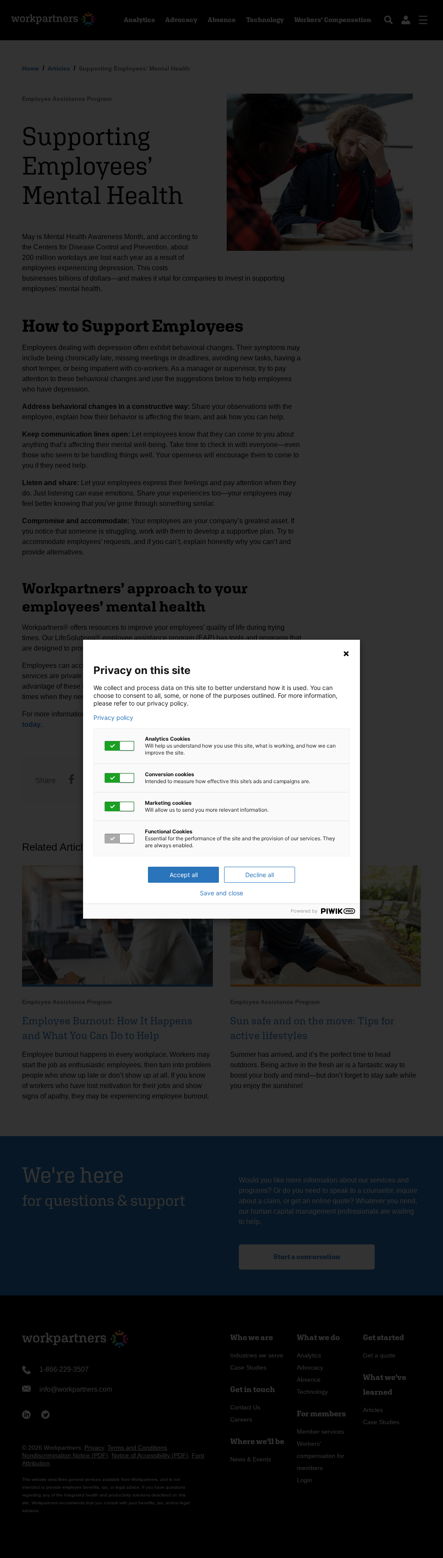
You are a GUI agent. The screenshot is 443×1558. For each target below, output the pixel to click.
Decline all (259, 874)
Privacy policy (113, 717)
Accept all (184, 874)
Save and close (221, 893)
